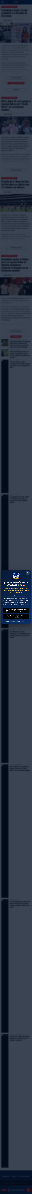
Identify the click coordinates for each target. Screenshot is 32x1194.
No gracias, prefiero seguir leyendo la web (16, 621)
